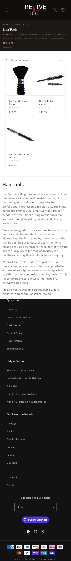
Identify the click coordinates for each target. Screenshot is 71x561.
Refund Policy (14, 333)
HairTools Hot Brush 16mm (19, 156)
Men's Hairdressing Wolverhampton (27, 401)
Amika (10, 431)
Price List (12, 386)
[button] (7, 10)
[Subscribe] (53, 507)
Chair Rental (14, 325)
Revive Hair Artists (30, 559)
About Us (12, 309)
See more (8, 43)
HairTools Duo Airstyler (46, 103)
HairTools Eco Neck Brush (19, 103)
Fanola (11, 454)
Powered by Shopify (48, 559)
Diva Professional (16, 439)
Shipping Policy (15, 348)
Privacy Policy (14, 340)
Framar (11, 446)
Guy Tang (12, 462)
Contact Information (18, 317)
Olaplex (11, 485)
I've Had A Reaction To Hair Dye (24, 378)
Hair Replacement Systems (22, 394)
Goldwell (12, 477)
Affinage (11, 423)
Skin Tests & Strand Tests (20, 370)
